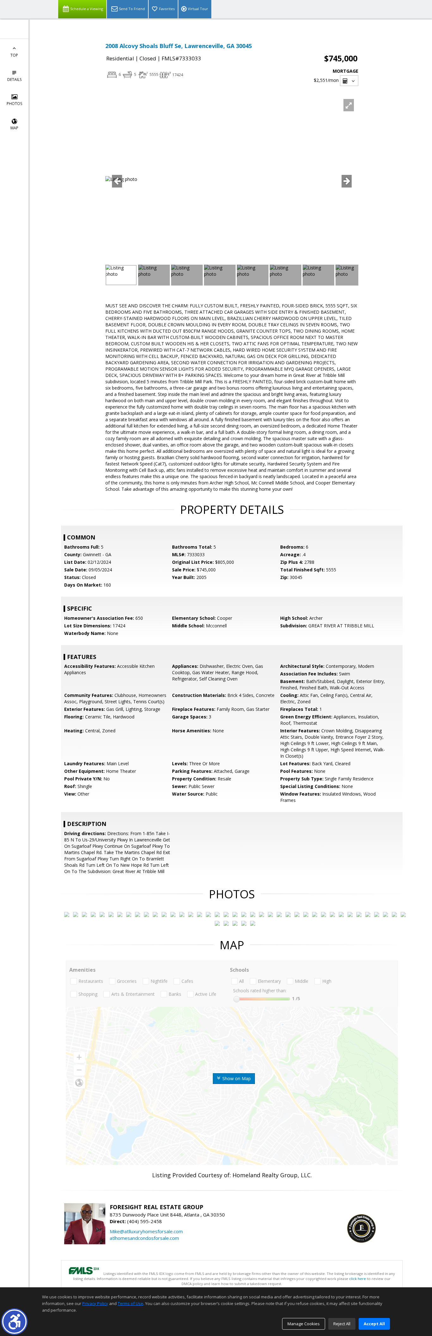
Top (14, 55)
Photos (14, 103)
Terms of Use (130, 1303)
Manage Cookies (303, 1324)
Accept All (374, 1324)
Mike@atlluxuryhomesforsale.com (146, 1231)
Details (14, 79)
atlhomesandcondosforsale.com (144, 1238)
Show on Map (236, 1078)
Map (14, 128)
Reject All (341, 1324)
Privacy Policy (95, 1303)
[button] (14, 1321)
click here (357, 1278)
